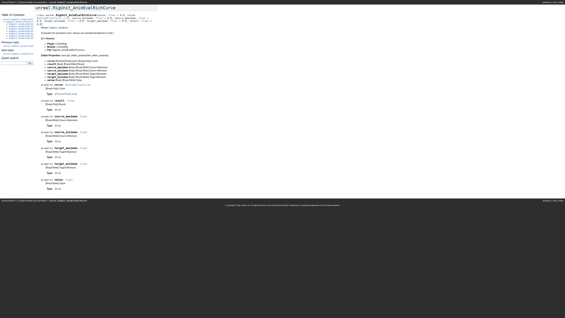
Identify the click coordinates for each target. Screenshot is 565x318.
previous (547, 2)
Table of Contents (12, 14)
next (555, 2)
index (561, 2)
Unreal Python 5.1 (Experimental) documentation (24, 2)
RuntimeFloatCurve (66, 94)
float (58, 110)
